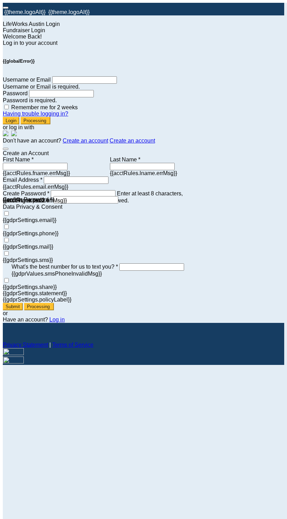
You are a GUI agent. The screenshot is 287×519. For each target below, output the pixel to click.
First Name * (18, 159)
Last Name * (125, 159)
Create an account (85, 141)
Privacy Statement (25, 345)
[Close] (5, 149)
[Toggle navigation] (5, 8)
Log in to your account (30, 43)
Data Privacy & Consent (32, 207)
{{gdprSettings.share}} (30, 287)
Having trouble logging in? (35, 114)
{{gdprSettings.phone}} (30, 233)
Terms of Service (72, 345)
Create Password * (26, 193)
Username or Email (27, 80)
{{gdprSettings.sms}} (28, 260)
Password (15, 93)
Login (11, 120)
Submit (13, 306)
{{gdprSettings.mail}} (28, 247)
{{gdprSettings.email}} (29, 220)
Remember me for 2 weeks (44, 107)
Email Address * (22, 180)
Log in (57, 320)
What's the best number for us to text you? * (65, 267)
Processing (35, 120)
